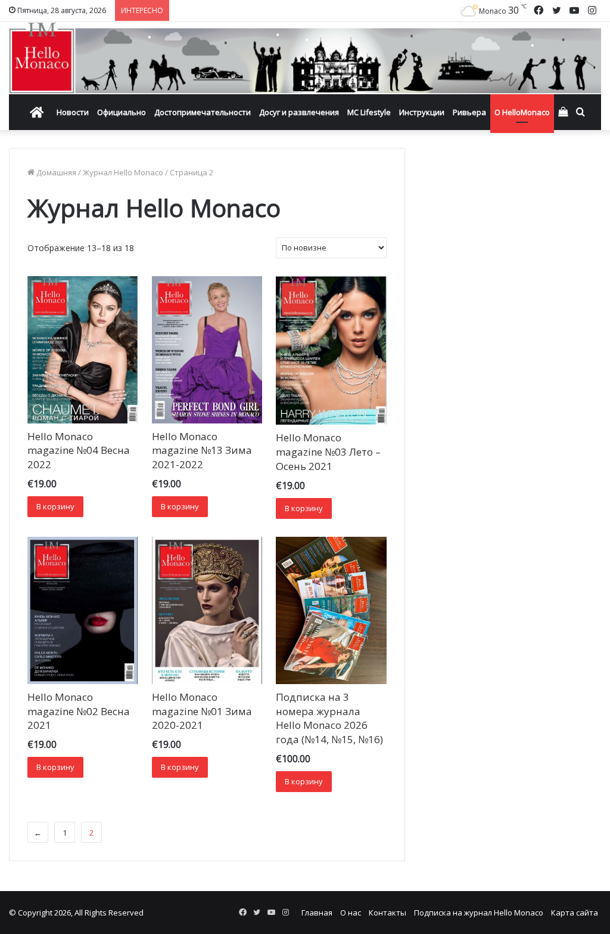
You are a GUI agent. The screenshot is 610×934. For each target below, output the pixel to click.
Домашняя (56, 172)
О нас (350, 912)
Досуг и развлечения (299, 112)
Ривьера (469, 112)
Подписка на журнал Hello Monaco (478, 912)
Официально (121, 112)
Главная (316, 912)
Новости (73, 112)
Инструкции (421, 112)
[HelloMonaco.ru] (305, 58)
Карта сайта (574, 912)
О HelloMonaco (522, 112)
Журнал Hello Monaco (123, 172)
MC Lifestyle (369, 112)
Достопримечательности (202, 112)
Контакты (387, 912)
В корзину (55, 506)
